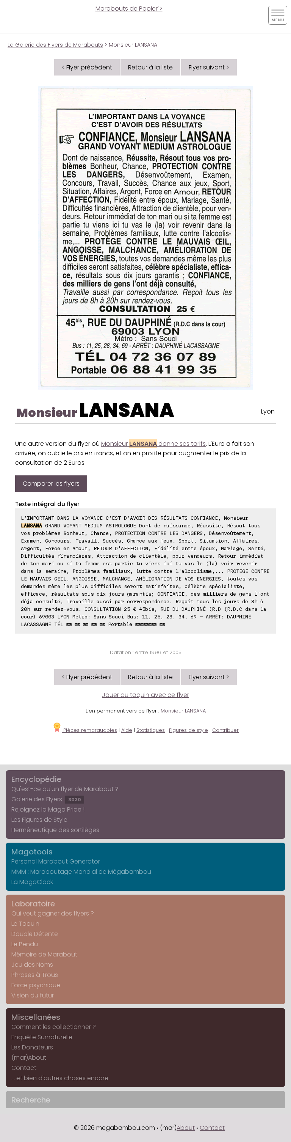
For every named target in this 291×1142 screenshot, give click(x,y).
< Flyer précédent (87, 67)
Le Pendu (24, 944)
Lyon (268, 411)
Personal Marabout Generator (55, 861)
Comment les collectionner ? (53, 1026)
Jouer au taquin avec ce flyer (145, 695)
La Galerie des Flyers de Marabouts (55, 45)
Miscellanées (35, 1017)
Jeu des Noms (32, 964)
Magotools (32, 851)
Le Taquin (25, 923)
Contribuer (225, 730)
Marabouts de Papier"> (129, 8)
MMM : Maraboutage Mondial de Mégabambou (81, 871)
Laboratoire (33, 903)
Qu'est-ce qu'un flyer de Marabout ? (65, 789)
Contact (23, 1067)
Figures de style (188, 730)
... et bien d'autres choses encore (59, 1078)
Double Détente (34, 934)
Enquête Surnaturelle (41, 1037)
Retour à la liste (150, 67)
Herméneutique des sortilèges (55, 830)
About (186, 1127)
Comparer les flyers (51, 483)
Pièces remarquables (89, 730)
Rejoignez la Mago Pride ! (47, 809)
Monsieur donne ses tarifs (153, 443)
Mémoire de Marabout (44, 954)
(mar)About (28, 1057)
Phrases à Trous (34, 975)
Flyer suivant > (209, 67)
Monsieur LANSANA (183, 710)
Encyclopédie (36, 779)
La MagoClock (32, 882)
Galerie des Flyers (46, 799)
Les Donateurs (32, 1047)
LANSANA (126, 410)
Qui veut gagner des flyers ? (52, 913)
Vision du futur (32, 995)
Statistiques (150, 730)
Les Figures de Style (39, 819)
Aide (126, 730)
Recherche (30, 1100)
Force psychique (35, 985)
